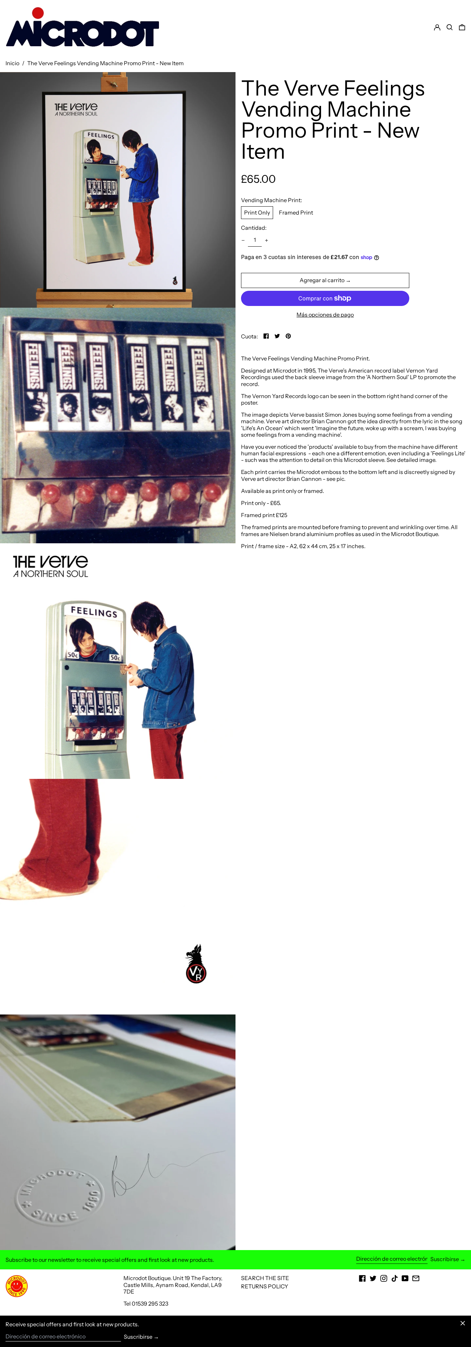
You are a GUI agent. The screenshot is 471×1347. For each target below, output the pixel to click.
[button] (462, 27)
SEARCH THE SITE (265, 1278)
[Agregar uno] (266, 240)
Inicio (12, 63)
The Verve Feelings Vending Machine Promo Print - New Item (105, 63)
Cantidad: (254, 228)
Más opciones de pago (325, 314)
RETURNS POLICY (264, 1286)
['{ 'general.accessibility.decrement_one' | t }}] (243, 240)
